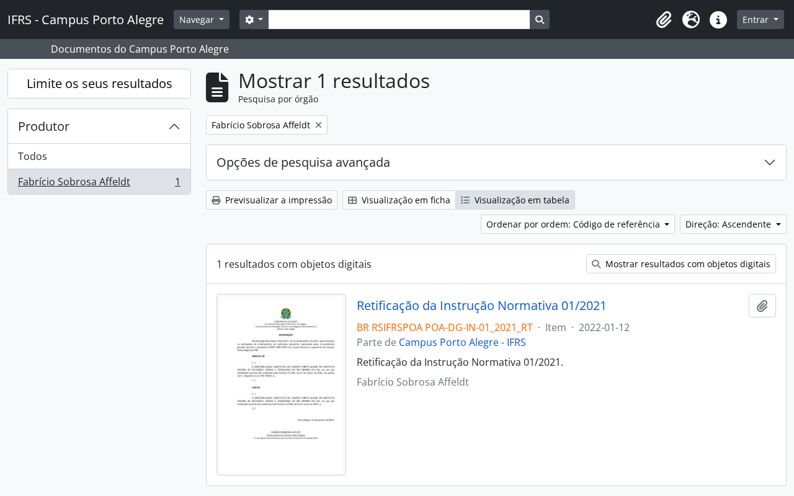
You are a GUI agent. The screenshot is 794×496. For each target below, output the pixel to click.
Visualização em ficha (404, 200)
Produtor (43, 126)
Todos (32, 156)
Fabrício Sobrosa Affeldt (99, 184)
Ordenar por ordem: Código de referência (574, 224)
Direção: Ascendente (729, 224)
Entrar (757, 19)
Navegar (197, 19)
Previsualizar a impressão (277, 200)
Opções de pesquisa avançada (303, 162)
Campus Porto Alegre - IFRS (462, 342)
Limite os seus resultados (99, 83)
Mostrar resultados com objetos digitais (686, 264)
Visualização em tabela (520, 200)
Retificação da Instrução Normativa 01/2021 (482, 305)
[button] (663, 19)
